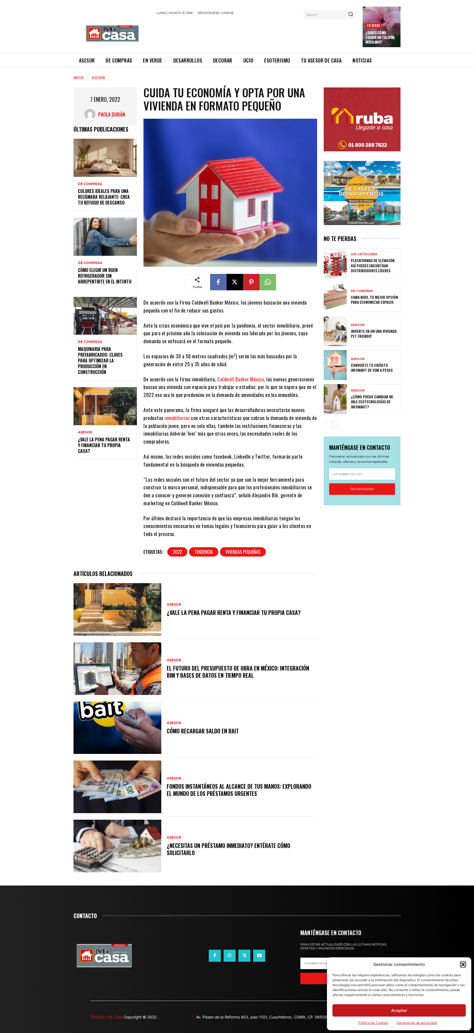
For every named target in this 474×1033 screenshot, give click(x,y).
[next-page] (335, 424)
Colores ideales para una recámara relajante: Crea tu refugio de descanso (104, 197)
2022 (177, 552)
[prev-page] (327, 424)
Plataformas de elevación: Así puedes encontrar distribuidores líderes (373, 265)
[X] (235, 282)
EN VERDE (373, 25)
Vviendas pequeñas (242, 552)
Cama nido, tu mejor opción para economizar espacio (374, 299)
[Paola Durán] (91, 114)
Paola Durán (111, 114)
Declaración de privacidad (417, 1023)
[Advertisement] (256, 33)
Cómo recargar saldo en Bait (203, 731)
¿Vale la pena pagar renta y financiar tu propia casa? (104, 445)
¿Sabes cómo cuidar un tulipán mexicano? (379, 37)
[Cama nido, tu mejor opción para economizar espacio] (335, 297)
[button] (463, 964)
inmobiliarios (176, 417)
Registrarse (362, 489)
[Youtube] (259, 956)
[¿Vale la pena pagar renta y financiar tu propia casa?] (105, 406)
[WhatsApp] (267, 282)
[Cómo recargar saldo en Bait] (117, 728)
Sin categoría (364, 254)
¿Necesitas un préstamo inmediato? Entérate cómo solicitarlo (228, 849)
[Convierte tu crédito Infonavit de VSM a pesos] (335, 365)
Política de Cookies (373, 1023)
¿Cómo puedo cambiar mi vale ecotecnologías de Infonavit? (372, 401)
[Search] (350, 14)
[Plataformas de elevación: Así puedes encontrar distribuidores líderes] (335, 263)
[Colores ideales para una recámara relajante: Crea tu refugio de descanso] (105, 158)
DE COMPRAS (90, 184)
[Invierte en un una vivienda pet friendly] (335, 331)
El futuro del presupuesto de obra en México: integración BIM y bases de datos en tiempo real (238, 671)
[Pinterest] (251, 282)
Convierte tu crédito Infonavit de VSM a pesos (372, 367)
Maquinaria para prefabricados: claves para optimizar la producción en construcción (100, 360)
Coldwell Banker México (240, 379)
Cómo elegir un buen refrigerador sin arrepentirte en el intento (104, 276)
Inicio (79, 77)
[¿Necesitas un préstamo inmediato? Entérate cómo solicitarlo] (117, 846)
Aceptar (399, 1010)
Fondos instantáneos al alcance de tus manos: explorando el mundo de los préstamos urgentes (239, 790)
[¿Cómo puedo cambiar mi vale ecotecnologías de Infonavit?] (335, 399)
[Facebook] (218, 282)
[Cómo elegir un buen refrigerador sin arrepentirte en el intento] (105, 237)
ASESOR (98, 77)
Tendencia (203, 552)
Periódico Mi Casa (107, 1017)
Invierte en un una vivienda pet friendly (374, 333)
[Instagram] (230, 956)
